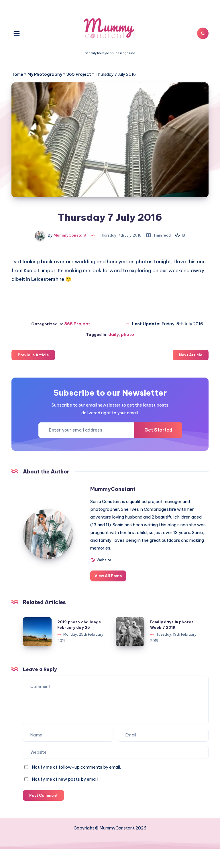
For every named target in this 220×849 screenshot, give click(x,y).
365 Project (78, 74)
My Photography (45, 74)
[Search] (203, 33)
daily (113, 334)
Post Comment (43, 795)
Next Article (190, 355)
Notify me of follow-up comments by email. (76, 767)
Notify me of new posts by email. (65, 779)
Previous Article (33, 355)
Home (17, 74)
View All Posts (108, 575)
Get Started (158, 430)
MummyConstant (112, 489)
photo (127, 334)
